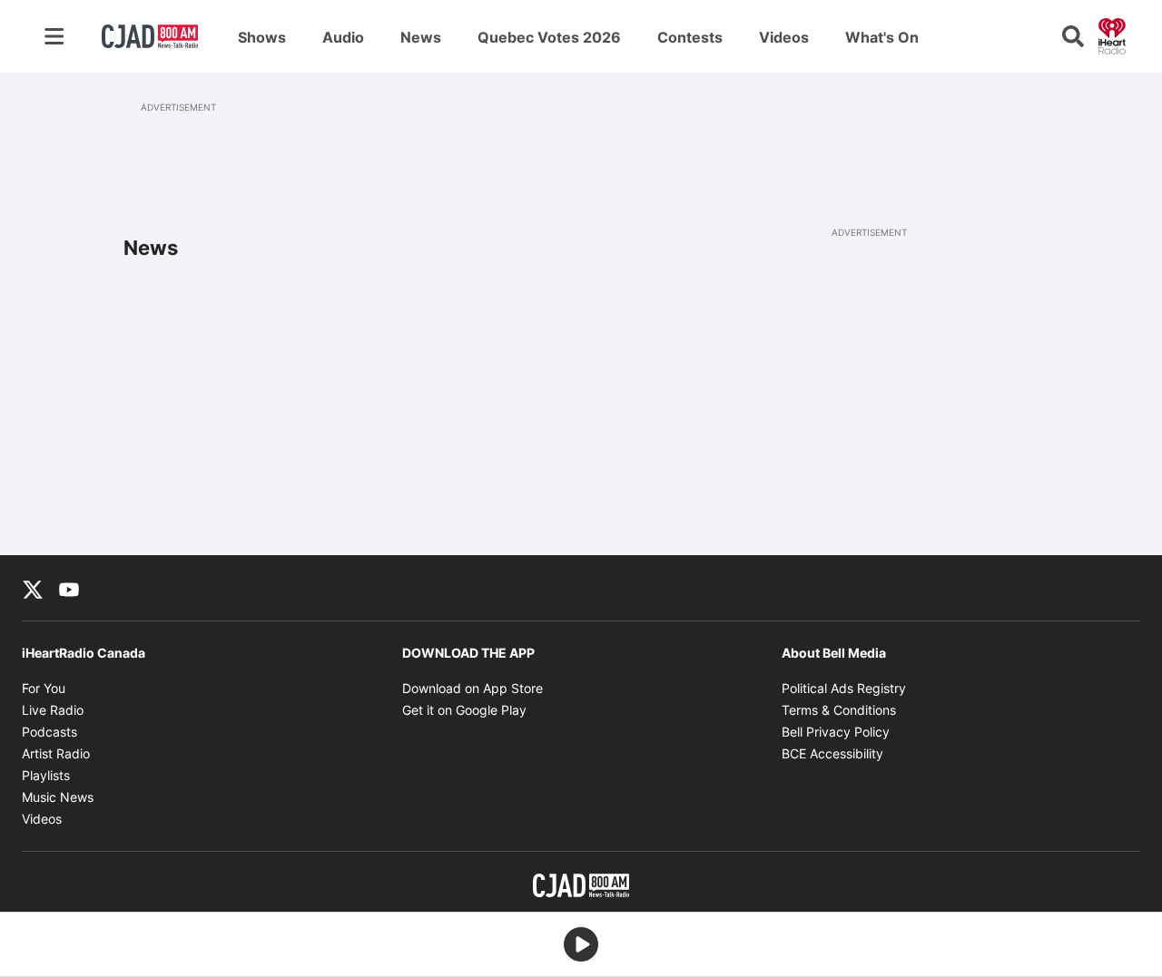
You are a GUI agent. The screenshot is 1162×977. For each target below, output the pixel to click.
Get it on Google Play (464, 710)
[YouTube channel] (69, 588)
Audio (343, 37)
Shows (262, 37)
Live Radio (53, 710)
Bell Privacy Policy (836, 731)
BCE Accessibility (832, 753)
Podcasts (49, 731)
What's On (882, 37)
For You (43, 688)
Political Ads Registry (844, 688)
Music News (58, 797)
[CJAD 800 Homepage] (150, 36)
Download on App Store (472, 688)
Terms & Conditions (839, 710)
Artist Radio (56, 753)
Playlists (46, 775)
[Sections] (54, 36)
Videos (784, 37)
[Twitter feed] (33, 588)
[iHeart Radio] (1112, 34)
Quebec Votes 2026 (549, 37)
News (420, 37)
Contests (690, 37)
